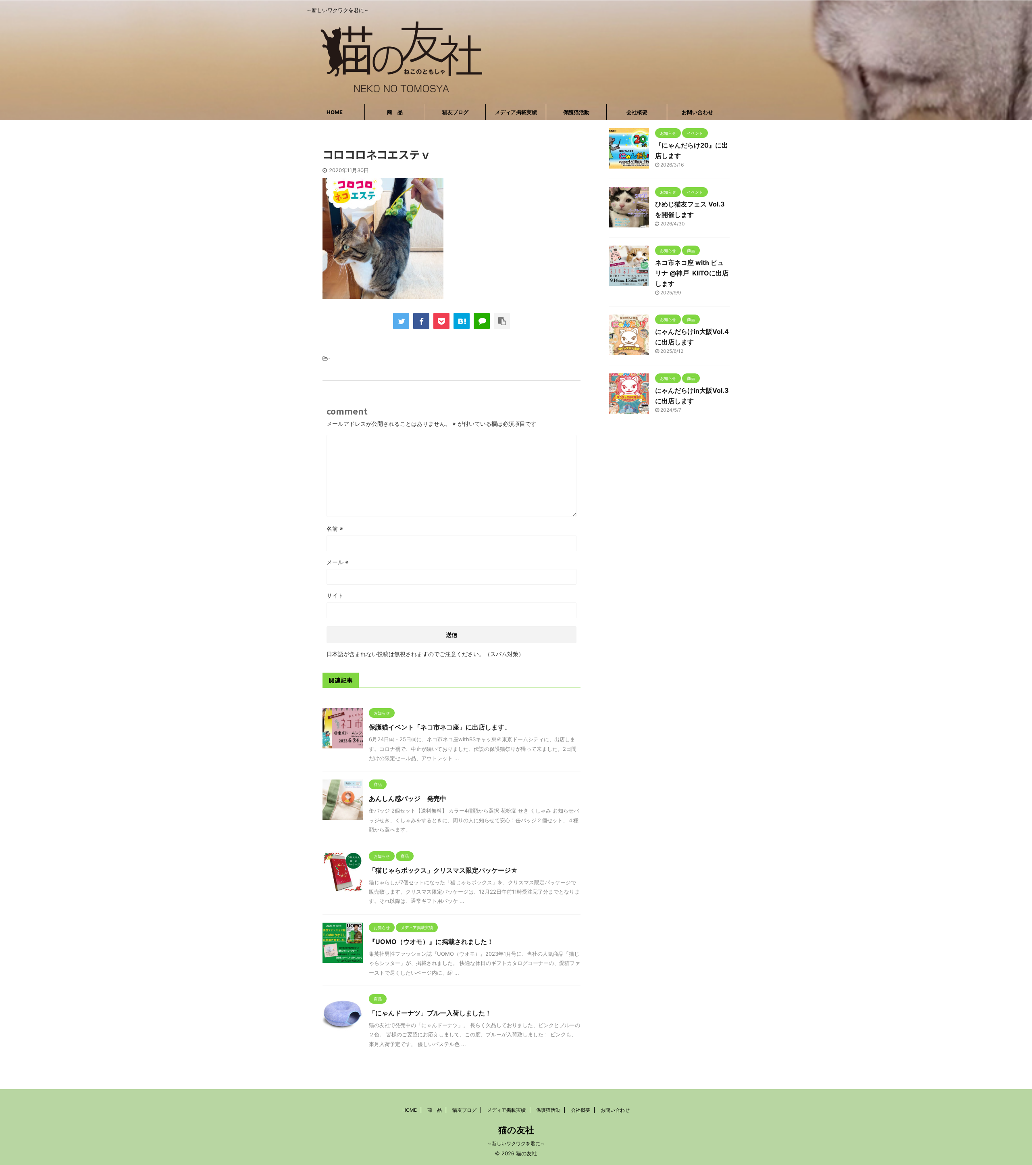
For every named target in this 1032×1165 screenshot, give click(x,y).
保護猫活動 (576, 112)
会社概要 (636, 112)
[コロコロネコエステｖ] (462, 321)
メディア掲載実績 (516, 112)
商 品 (395, 112)
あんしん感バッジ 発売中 (407, 798)
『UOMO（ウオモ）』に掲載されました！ (431, 942)
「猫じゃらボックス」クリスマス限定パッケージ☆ (443, 870)
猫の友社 (516, 1130)
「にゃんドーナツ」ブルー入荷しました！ (430, 1013)
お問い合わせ (697, 112)
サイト (335, 595)
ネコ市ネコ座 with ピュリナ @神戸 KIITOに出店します (691, 273)
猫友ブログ (455, 112)
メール (338, 562)
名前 (335, 528)
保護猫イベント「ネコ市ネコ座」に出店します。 (440, 727)
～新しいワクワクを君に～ (516, 1143)
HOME (335, 112)
